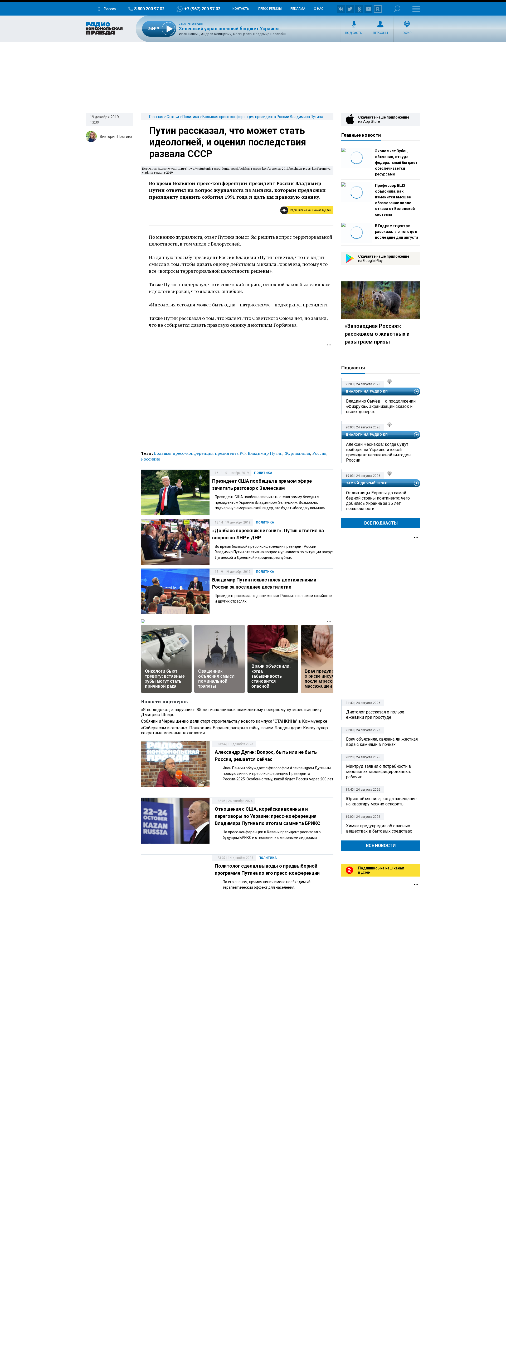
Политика (190, 117)
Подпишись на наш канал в (310, 210)
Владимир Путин (265, 453)
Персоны (380, 33)
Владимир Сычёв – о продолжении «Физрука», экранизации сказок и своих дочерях (381, 406)
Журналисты (297, 453)
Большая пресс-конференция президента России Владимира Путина (262, 117)
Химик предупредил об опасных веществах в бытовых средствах (379, 828)
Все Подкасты (381, 523)
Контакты (241, 9)
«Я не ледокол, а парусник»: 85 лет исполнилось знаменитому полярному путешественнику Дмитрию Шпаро (231, 712)
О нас (318, 9)
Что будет (196, 23)
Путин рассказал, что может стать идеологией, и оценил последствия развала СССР (227, 142)
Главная (156, 117)
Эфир (406, 33)
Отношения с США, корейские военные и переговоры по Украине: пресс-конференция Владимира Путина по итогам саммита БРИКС (267, 816)
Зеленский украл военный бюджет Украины (229, 28)
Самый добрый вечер (366, 483)
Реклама (297, 9)
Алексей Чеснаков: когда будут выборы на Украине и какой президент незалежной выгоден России (378, 452)
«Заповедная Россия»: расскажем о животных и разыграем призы (377, 334)
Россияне (150, 459)
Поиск (397, 9)
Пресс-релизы (270, 9)
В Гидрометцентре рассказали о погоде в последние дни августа (396, 231)
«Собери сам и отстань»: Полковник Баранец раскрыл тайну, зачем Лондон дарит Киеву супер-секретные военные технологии (235, 730)
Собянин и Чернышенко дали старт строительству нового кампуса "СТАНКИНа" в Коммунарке (234, 721)
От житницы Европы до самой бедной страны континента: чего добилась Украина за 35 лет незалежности (378, 500)
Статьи (173, 117)
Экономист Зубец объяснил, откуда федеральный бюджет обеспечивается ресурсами (396, 162)
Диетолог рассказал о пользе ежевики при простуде (375, 715)
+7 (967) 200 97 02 (202, 8)
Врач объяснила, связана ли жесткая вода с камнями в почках (382, 742)
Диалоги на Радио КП (367, 391)
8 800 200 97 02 (149, 8)
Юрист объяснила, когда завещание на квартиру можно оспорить (381, 801)
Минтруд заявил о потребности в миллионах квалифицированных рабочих (378, 771)
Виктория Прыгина (116, 136)
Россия (319, 453)
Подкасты (354, 33)
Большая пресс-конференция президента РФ (200, 453)
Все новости (381, 845)
